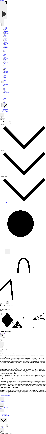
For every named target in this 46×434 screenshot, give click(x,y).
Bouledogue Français (6, 78)
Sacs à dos (5, 98)
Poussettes (5, 52)
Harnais (3, 30)
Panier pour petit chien (6, 26)
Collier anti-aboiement (6, 71)
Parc (4, 61)
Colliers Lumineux (6, 36)
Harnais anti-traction (6, 31)
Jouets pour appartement (6, 92)
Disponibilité (2, 346)
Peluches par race (5, 46)
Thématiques (4, 176)
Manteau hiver (5, 37)
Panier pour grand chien (6, 27)
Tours (4, 89)
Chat (3, 150)
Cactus (4, 88)
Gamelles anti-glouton (6, 47)
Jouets (3, 41)
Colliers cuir (5, 35)
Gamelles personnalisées (6, 49)
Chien (3, 124)
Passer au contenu (2, 0)
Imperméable (5, 38)
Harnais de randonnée (6, 32)
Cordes (4, 45)
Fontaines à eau (5, 97)
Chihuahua (5, 77)
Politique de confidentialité (4, 414)
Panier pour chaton (6, 84)
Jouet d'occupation (6, 72)
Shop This (1, 333)
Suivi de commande (5, 202)
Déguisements (5, 40)
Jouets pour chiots (6, 43)
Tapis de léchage (5, 74)
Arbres (3, 85)
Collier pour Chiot (6, 62)
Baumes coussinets (6, 58)
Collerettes (5, 59)
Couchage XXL (5, 29)
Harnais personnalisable (6, 33)
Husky (4, 79)
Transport (4, 50)
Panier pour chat (5, 83)
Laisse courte (5, 73)
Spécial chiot (4, 60)
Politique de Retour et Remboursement (5, 415)
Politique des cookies (4, 413)
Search (1, 300)
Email (2, 427)
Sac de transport (5, 64)
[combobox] (3, 303)
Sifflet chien (5, 75)
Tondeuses (5, 56)
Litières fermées (5, 94)
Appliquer (1, 394)
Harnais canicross (5, 66)
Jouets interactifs (5, 42)
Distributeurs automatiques (6, 48)
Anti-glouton (5, 96)
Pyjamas (5, 39)
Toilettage (4, 55)
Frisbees (5, 44)
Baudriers (5, 68)
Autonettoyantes (5, 93)
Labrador (5, 80)
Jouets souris (5, 91)
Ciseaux (5, 57)
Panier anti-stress (5, 28)
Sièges (4, 51)
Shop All (4, 333)
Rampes (5, 54)
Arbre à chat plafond (6, 86)
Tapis (4, 95)
